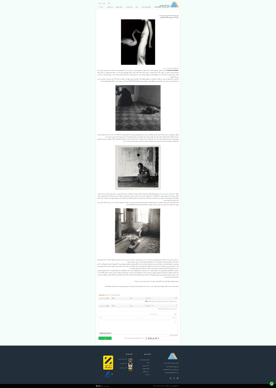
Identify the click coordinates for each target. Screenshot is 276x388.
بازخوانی (146, 338)
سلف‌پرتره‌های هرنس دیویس (168, 194)
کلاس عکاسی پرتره (123, 363)
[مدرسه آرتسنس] (174, 4)
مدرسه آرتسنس (166, 68)
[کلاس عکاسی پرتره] (130, 365)
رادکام (102, 386)
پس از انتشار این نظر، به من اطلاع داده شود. (133, 338)
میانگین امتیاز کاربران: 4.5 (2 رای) (113, 295)
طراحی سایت (106, 386)
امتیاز (175, 314)
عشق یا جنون (150, 286)
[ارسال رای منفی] (114, 298)
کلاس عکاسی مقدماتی (122, 359)
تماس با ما (147, 374)
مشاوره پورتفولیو (146, 368)
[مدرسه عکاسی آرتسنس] (169, 356)
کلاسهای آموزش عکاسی (144, 360)
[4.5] (99, 295)
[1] (150, 314)
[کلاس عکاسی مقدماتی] (130, 360)
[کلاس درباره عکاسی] (130, 369)
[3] (153, 314)
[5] (156, 314)
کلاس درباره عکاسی (123, 368)
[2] (152, 314)
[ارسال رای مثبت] (109, 298)
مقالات (148, 363)
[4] (155, 314)
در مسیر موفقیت (146, 371)
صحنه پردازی (111, 202)
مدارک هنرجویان (146, 365)
